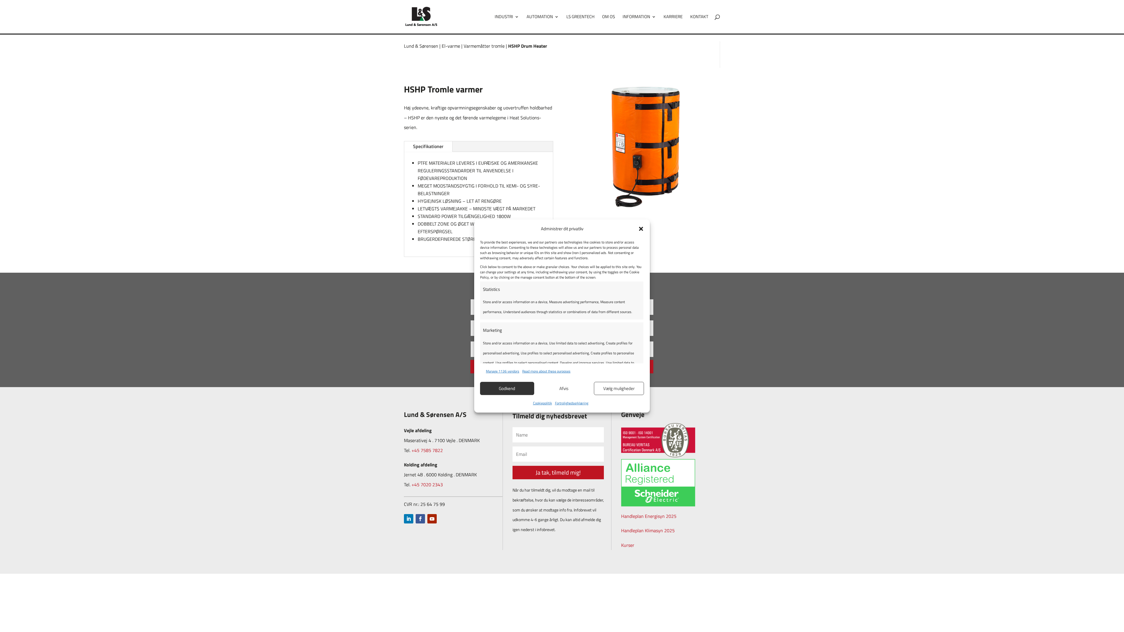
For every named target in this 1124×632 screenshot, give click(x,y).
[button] (641, 229)
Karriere (673, 17)
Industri (504, 17)
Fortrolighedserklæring (571, 403)
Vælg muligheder (619, 388)
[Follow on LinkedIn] (408, 518)
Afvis (563, 388)
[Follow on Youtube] (432, 518)
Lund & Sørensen (421, 45)
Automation (540, 17)
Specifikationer (428, 146)
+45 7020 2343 (427, 484)
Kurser (627, 545)
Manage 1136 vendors (502, 371)
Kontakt (699, 17)
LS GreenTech (580, 17)
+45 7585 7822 (427, 450)
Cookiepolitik (542, 403)
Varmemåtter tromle (484, 45)
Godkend (507, 388)
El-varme (451, 45)
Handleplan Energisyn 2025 (648, 516)
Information (636, 17)
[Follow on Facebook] (420, 518)
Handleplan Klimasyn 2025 (648, 530)
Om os (608, 17)
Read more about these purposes (546, 371)
